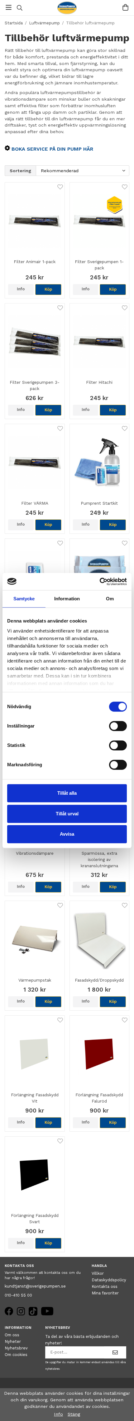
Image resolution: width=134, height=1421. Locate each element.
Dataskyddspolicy (109, 1280)
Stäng (74, 1414)
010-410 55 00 (18, 1295)
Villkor (98, 1273)
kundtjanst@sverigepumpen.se (35, 1286)
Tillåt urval (67, 813)
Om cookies (16, 1354)
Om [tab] (110, 598)
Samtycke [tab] (24, 598)
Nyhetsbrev (16, 1348)
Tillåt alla (67, 793)
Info (21, 289)
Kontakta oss (104, 1286)
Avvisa (67, 834)
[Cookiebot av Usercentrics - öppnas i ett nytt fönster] (99, 582)
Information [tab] (67, 598)
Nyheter (13, 1341)
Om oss (12, 1335)
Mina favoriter (105, 1293)
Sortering (20, 170)
